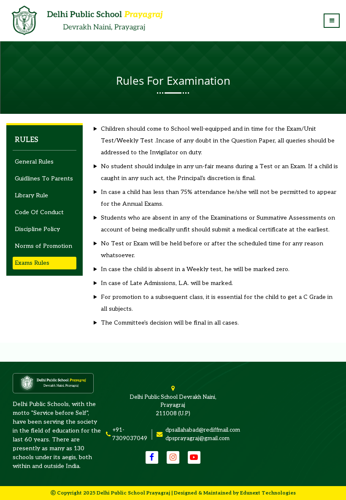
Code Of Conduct (39, 212)
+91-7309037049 (129, 434)
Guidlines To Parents (44, 178)
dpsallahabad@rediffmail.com (202, 430)
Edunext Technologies (268, 493)
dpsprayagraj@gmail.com (197, 438)
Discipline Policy (37, 229)
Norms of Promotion (43, 246)
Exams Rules (32, 262)
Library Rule (31, 195)
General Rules (34, 161)
